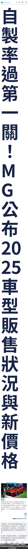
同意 (27, 546)
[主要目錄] (26, 2)
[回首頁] (6, 3)
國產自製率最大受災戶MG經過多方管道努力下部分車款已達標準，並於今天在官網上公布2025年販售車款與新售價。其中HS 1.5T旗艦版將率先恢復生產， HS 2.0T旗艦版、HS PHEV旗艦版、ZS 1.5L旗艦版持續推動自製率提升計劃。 (14, 506)
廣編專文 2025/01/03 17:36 (19, 518)
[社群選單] (16, 2)
